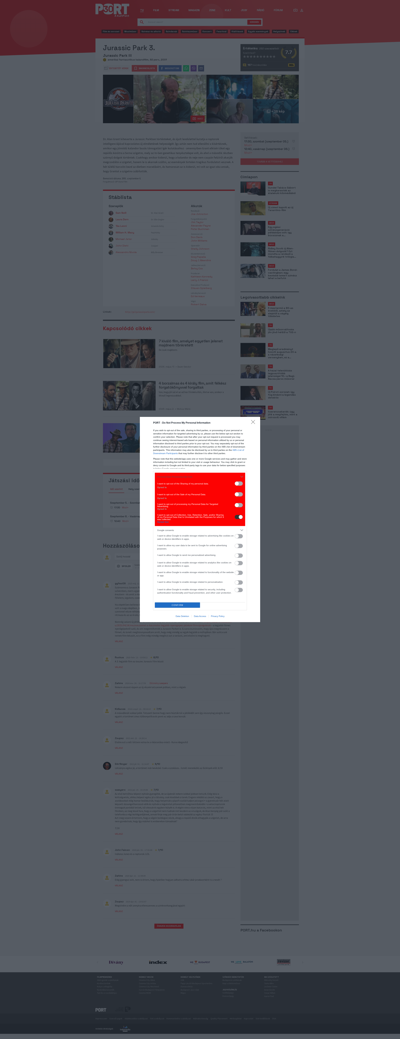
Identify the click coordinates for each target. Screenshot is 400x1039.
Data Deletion (182, 616)
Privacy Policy (218, 616)
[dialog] (200, 519)
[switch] (239, 483)
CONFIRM (177, 605)
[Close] (254, 423)
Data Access (200, 616)
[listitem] (200, 476)
